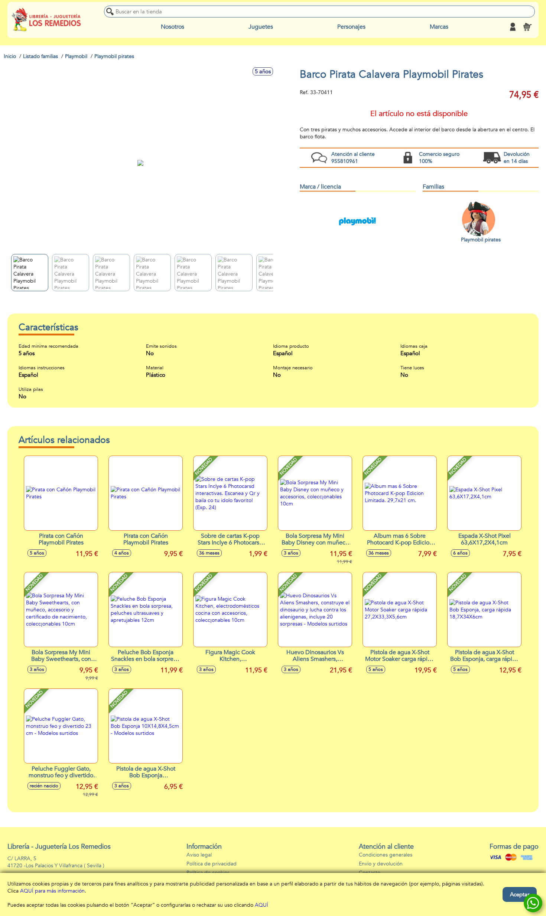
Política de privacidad (211, 863)
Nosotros (172, 27)
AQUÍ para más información (52, 890)
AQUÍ (261, 905)
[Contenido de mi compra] (527, 26)
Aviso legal (199, 854)
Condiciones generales (385, 854)
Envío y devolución (381, 863)
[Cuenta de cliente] (512, 26)
